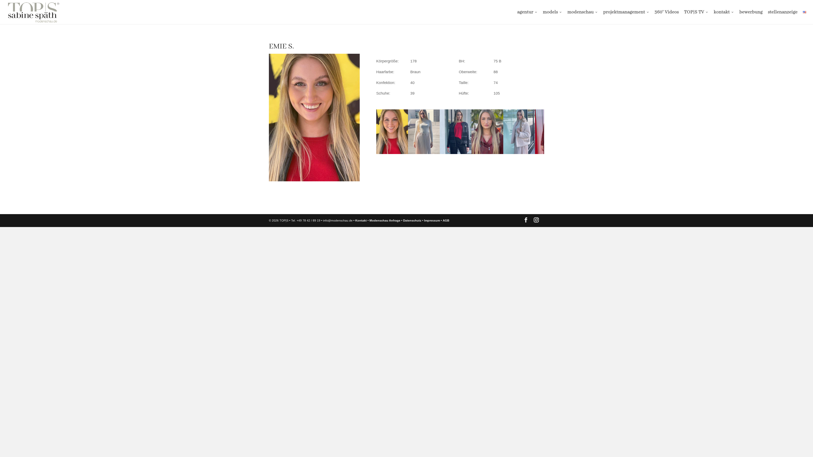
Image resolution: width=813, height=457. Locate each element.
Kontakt (361, 220)
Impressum (432, 220)
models (550, 13)
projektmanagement (624, 13)
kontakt (722, 13)
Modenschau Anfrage (384, 220)
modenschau (580, 13)
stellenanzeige (783, 13)
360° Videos (667, 13)
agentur (525, 13)
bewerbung (751, 13)
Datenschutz (412, 220)
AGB (446, 220)
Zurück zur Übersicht (293, 206)
